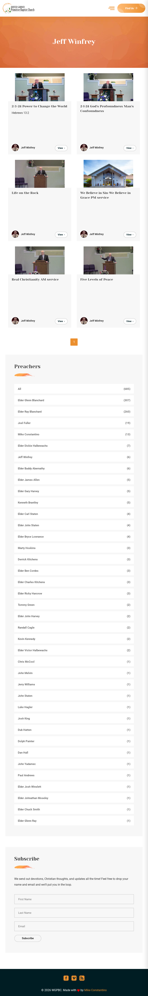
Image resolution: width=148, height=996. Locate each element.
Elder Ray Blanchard (74, 411)
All (74, 389)
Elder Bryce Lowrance (74, 536)
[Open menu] (111, 8)
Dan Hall (74, 752)
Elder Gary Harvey (74, 491)
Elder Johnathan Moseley (74, 798)
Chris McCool (74, 661)
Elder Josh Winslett (74, 786)
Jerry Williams (74, 684)
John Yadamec (74, 764)
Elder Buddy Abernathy (74, 468)
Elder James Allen (74, 479)
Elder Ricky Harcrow (74, 593)
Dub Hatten (74, 730)
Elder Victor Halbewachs (74, 650)
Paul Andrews (74, 775)
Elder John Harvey (74, 616)
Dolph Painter (74, 741)
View (60, 148)
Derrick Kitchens (74, 559)
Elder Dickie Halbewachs (74, 445)
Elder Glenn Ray (74, 820)
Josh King (74, 718)
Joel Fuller (74, 423)
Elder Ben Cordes (74, 570)
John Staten (74, 695)
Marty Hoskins (74, 548)
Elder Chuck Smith (74, 809)
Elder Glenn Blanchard (74, 400)
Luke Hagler (74, 707)
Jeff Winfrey (74, 457)
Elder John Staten (74, 525)
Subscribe (28, 938)
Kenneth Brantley (74, 502)
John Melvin (74, 673)
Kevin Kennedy (74, 639)
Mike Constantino (74, 434)
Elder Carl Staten (74, 514)
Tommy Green (74, 605)
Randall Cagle (74, 627)
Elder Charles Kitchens (74, 582)
